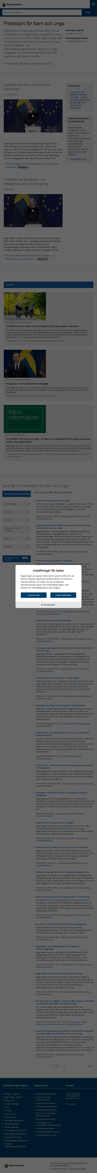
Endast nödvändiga (63, 595)
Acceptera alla (33, 595)
